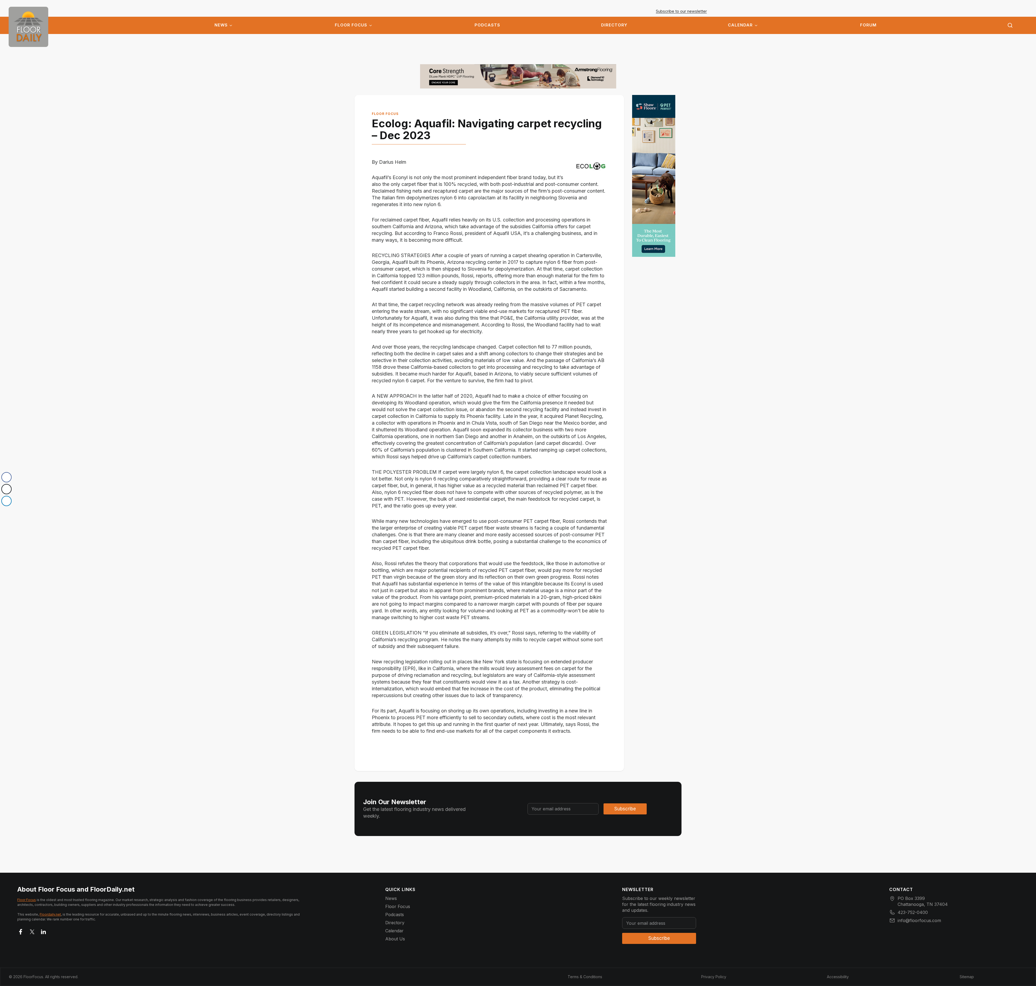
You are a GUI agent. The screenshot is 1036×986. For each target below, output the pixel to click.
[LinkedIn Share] (6, 501)
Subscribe (625, 808)
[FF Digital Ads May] (653, 176)
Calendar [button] (740, 25)
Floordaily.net (50, 914)
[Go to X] (32, 930)
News (221, 25)
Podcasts (487, 25)
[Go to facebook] (20, 930)
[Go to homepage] (28, 27)
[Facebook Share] (6, 477)
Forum (868, 25)
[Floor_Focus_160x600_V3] (518, 76)
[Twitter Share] (6, 489)
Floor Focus (351, 25)
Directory (614, 25)
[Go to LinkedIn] (43, 930)
